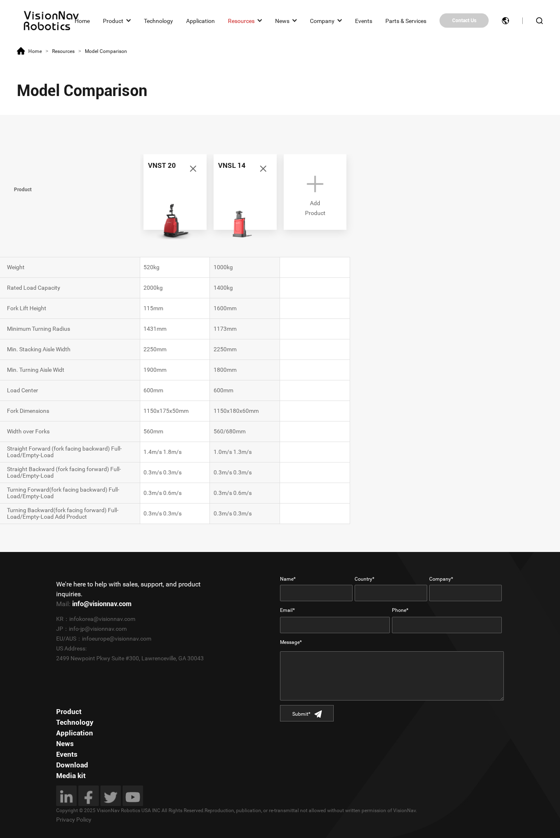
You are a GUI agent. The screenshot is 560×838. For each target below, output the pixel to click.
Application (200, 20)
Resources (241, 20)
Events (363, 20)
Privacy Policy (73, 819)
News (282, 20)
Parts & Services (405, 20)
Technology (158, 20)
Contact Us (464, 20)
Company (322, 20)
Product (113, 20)
